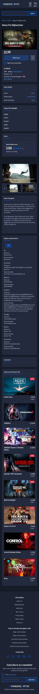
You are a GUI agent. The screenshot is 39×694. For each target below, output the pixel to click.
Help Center (19, 608)
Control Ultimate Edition (12, 552)
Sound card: (7, 339)
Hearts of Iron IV (10, 526)
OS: (5, 251)
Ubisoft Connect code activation (19, 646)
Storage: (6, 314)
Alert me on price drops (14, 63)
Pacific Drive (8, 397)
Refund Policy (19, 619)
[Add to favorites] (33, 58)
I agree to (10, 674)
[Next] (34, 188)
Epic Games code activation (19, 639)
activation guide (17, 72)
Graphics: (7, 290)
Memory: (7, 277)
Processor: (7, 263)
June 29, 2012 (31, 97)
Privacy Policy (20, 615)
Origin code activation (19, 632)
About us (19, 601)
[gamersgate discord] (24, 656)
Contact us (19, 623)
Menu (35, 6)
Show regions (8, 79)
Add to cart (16, 58)
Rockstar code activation (19, 643)
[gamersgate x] (13, 656)
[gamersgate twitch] (18, 656)
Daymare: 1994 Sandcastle (13, 474)
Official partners (19, 605)
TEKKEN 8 (7, 423)
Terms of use (19, 612)
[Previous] (5, 188)
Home (4, 21)
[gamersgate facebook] (7, 656)
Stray (6, 578)
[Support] (29, 656)
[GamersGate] (20, 688)
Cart (30, 6)
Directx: (6, 327)
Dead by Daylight (10, 500)
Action (9, 21)
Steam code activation (19, 636)
